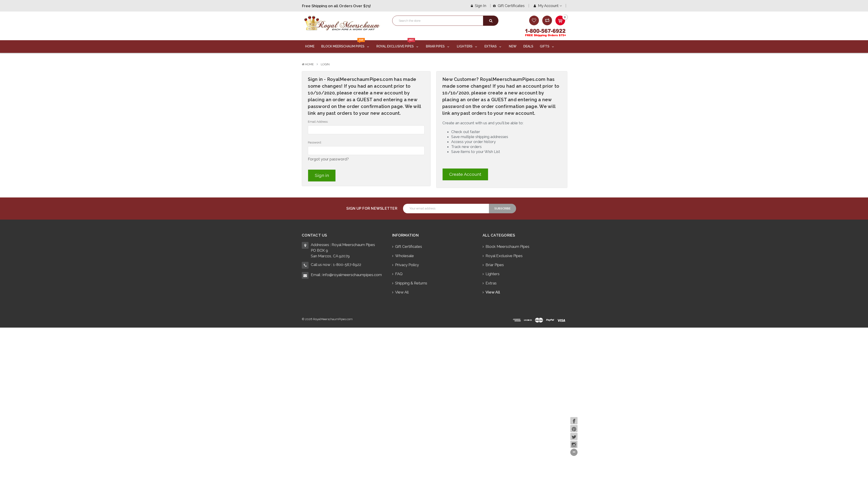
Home (309, 46)
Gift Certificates (511, 5)
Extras (490, 46)
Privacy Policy (407, 265)
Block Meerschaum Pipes (343, 44)
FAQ (399, 274)
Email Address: (318, 121)
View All (402, 292)
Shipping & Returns (411, 283)
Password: (315, 142)
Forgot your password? (328, 159)
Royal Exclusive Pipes (395, 44)
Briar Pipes (435, 46)
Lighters (465, 46)
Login (325, 64)
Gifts (545, 46)
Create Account (465, 174)
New (513, 46)
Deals (528, 46)
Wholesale (404, 255)
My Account (548, 5)
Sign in (480, 5)
